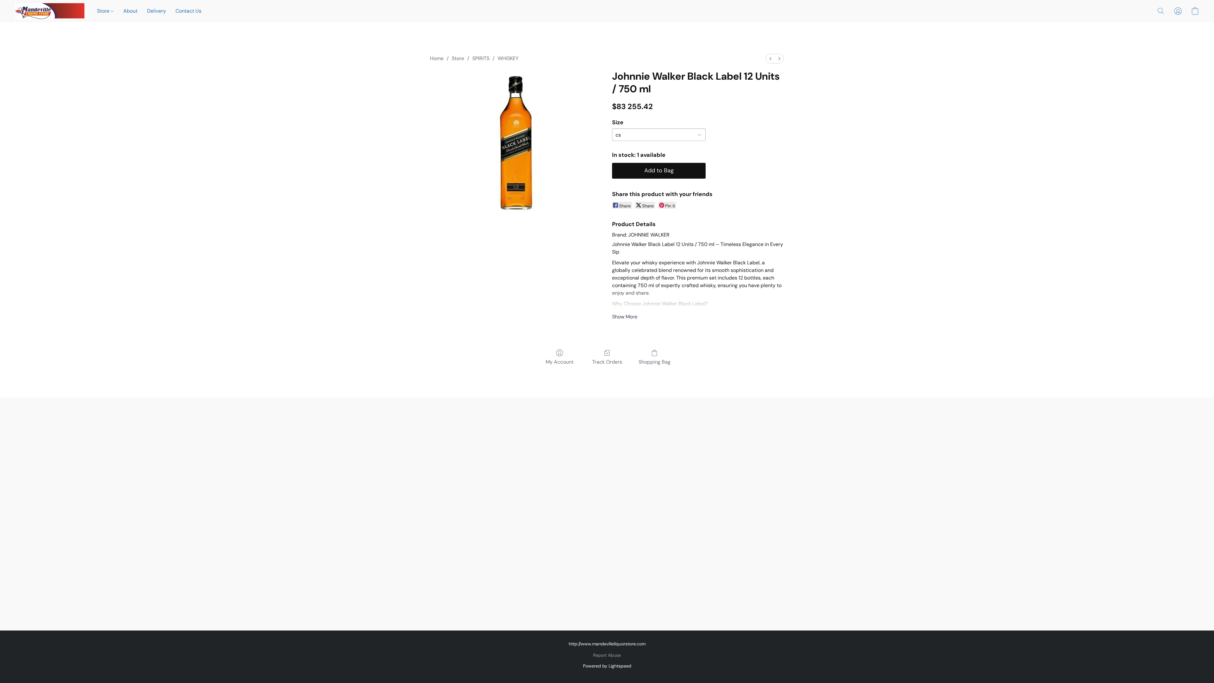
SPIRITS (480, 58)
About (130, 11)
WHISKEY (508, 58)
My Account (559, 362)
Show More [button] (624, 316)
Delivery (156, 11)
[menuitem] (770, 58)
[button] (49, 11)
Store (104, 11)
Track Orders (607, 362)
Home (437, 58)
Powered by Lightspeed (607, 666)
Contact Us (188, 11)
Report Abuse (607, 655)
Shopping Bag (655, 362)
